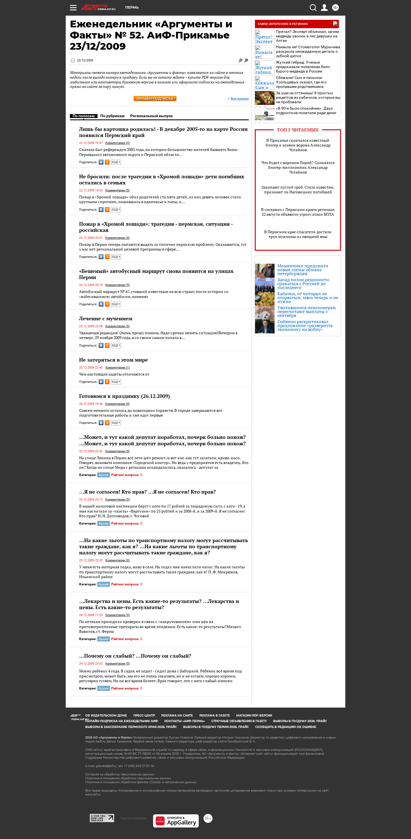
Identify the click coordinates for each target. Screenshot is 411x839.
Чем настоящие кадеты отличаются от (114, 374)
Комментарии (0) (117, 143)
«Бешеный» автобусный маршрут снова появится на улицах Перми (156, 274)
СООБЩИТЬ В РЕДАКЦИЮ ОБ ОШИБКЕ (285, 727)
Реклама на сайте (177, 715)
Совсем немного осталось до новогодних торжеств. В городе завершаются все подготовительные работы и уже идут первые (150, 413)
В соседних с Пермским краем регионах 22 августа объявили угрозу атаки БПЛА (298, 212)
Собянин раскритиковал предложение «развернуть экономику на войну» (305, 325)
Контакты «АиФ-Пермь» (184, 721)
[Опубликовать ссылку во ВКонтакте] (101, 162)
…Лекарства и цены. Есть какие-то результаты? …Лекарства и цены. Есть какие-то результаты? (159, 604)
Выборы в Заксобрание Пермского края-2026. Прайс (131, 727)
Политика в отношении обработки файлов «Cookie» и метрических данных (140, 782)
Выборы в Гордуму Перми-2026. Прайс (216, 727)
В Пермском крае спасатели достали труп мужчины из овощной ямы (298, 234)
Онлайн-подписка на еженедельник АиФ (121, 721)
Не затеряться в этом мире (113, 359)
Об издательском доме (106, 715)
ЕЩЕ (115, 162)
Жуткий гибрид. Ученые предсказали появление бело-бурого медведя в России (303, 66)
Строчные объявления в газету (239, 721)
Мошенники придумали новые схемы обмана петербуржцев (302, 269)
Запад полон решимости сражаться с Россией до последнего (303, 283)
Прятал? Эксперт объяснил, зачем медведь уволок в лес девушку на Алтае (307, 36)
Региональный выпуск (151, 116)
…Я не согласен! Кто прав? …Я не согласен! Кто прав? (147, 491)
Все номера (240, 98)
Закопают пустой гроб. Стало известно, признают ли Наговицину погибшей (297, 189)
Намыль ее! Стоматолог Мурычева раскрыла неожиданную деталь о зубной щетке (308, 51)
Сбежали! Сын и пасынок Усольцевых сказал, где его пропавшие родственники (301, 82)
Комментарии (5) (117, 326)
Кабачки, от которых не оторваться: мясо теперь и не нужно (307, 297)
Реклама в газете (214, 715)
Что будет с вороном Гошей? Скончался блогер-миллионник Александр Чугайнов (297, 167)
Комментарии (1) (117, 367)
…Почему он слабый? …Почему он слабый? (135, 655)
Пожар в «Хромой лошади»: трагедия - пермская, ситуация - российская (156, 226)
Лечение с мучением (105, 318)
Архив (103, 475)
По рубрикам (112, 116)
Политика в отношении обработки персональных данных (128, 778)
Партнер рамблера (133, 818)
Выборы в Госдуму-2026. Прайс (300, 721)
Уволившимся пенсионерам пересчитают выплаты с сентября (306, 311)
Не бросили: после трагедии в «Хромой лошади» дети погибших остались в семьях (161, 179)
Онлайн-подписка (155, 99)
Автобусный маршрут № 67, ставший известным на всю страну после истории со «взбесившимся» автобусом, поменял (153, 294)
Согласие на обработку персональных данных (119, 774)
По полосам (84, 116)
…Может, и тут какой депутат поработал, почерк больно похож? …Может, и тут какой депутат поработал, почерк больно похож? (162, 440)
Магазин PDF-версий (254, 715)
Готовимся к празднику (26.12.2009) (124, 396)
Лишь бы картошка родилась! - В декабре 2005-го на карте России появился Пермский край (163, 132)
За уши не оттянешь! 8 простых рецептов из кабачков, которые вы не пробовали (308, 97)
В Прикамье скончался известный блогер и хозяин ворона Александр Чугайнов (298, 145)
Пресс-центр (144, 715)
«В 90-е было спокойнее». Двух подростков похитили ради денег (306, 110)
